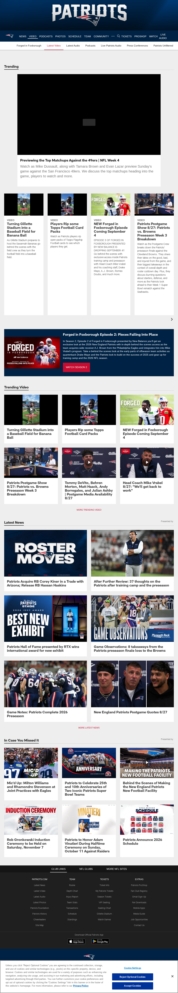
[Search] (118, 36)
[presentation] (172, 320)
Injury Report (72, 896)
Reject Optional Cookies (132, 976)
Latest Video (39, 891)
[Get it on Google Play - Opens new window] (100, 943)
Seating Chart (104, 908)
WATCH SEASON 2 (76, 367)
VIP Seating (104, 902)
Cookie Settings (132, 968)
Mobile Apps (139, 908)
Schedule (72, 913)
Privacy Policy (64, 985)
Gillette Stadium (104, 913)
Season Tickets (104, 896)
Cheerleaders (40, 919)
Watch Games (104, 919)
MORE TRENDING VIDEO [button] (89, 510)
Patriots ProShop (139, 885)
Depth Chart (72, 891)
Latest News (39, 885)
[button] (89, 122)
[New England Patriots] (89, 957)
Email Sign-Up (139, 896)
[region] (89, 976)
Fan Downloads (139, 902)
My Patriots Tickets (104, 891)
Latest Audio (39, 896)
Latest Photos (39, 902)
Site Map (39, 925)
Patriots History (39, 913)
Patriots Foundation (39, 908)
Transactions (72, 908)
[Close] (172, 976)
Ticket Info (104, 885)
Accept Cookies (132, 985)
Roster (72, 885)
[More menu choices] (112, 36)
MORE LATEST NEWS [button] (89, 728)
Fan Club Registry (139, 891)
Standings (72, 919)
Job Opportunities (139, 919)
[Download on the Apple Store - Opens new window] (76, 942)
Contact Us (139, 925)
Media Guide (139, 913)
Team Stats (72, 902)
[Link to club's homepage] (10, 36)
